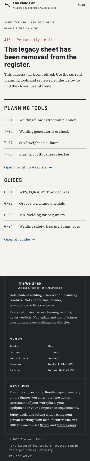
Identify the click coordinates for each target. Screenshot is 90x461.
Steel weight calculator (31, 142)
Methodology (19, 358)
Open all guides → (19, 239)
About (52, 346)
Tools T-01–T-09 (60, 364)
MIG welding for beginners (34, 214)
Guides (15, 352)
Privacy (53, 352)
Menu (81, 4)
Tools (14, 346)
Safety (15, 370)
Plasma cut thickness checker (36, 154)
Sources (15, 364)
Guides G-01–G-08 (61, 370)
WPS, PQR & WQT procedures (36, 192)
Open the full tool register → (28, 167)
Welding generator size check (36, 131)
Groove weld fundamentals (34, 203)
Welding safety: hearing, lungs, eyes (42, 226)
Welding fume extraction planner (40, 119)
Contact (53, 358)
